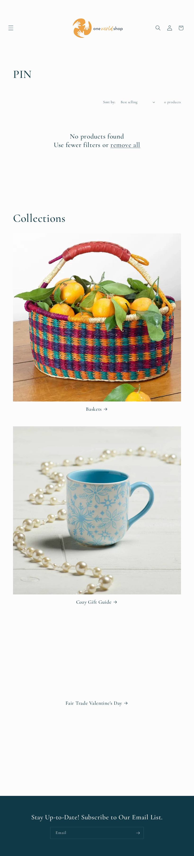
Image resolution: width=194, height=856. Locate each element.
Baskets (94, 409)
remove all (125, 145)
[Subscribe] (138, 833)
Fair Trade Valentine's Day (94, 703)
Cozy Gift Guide (94, 602)
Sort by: (109, 102)
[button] (11, 28)
